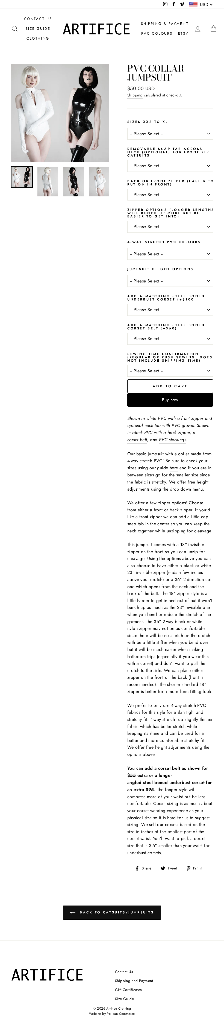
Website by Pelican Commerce (112, 1013)
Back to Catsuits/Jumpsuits (116, 912)
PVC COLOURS (157, 33)
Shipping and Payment (134, 980)
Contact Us (124, 971)
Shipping (135, 95)
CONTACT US (38, 18)
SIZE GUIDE (38, 28)
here (174, 468)
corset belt (169, 768)
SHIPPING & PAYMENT (165, 23)
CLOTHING (37, 38)
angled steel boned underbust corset (166, 782)
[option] (60, 113)
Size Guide (124, 998)
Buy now (170, 400)
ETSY (183, 33)
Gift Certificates (128, 989)
